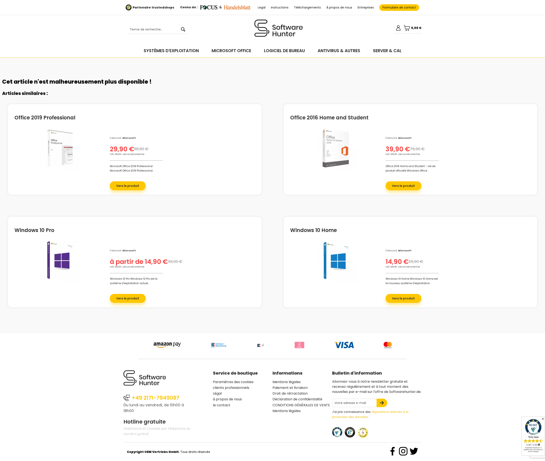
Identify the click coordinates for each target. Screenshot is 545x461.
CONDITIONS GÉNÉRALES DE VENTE (301, 405)
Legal (261, 7)
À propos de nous (339, 7)
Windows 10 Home (313, 230)
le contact (221, 405)
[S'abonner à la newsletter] (382, 403)
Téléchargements (307, 7)
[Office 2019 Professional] (60, 148)
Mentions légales (286, 381)
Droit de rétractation (290, 393)
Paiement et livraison (290, 387)
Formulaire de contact (399, 7)
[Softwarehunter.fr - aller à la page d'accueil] (278, 30)
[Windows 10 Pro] (60, 261)
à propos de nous (227, 399)
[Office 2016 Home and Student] (336, 148)
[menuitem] (155, 29)
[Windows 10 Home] (336, 261)
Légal (217, 393)
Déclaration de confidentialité (297, 399)
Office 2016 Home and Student (329, 117)
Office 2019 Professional (44, 117)
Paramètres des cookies (233, 381)
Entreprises (366, 7)
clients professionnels (231, 387)
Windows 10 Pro (34, 230)
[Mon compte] (398, 28)
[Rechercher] (183, 29)
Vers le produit (127, 186)
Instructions (279, 7)
